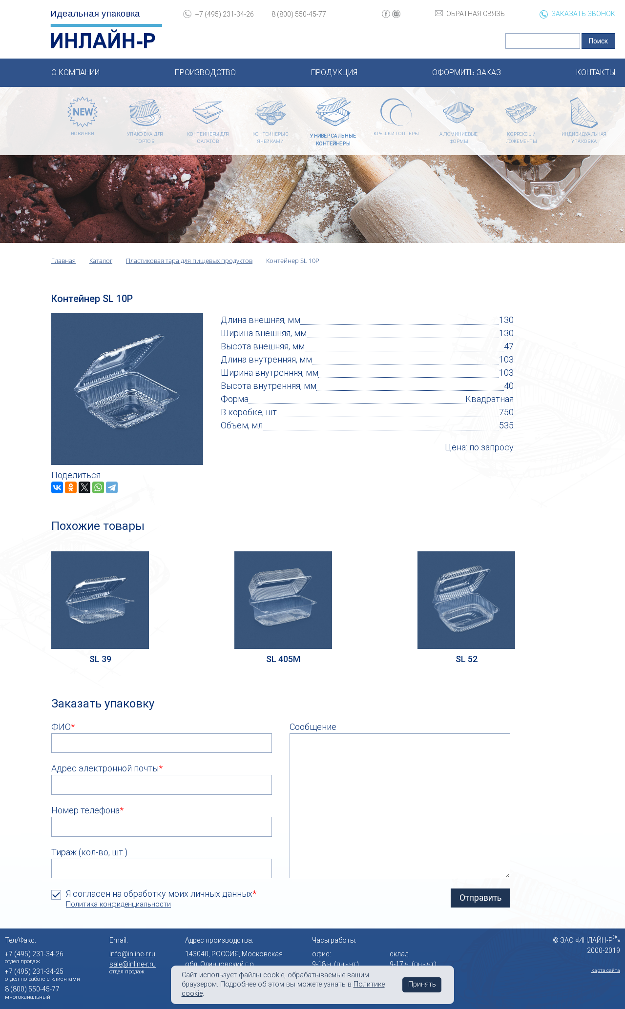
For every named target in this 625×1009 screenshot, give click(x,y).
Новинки (83, 133)
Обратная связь (475, 14)
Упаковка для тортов (145, 138)
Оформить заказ (466, 72)
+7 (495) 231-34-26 (224, 14)
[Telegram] (112, 487)
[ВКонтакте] (57, 487)
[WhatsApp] (98, 487)
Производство (205, 72)
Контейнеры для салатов (208, 138)
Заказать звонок (583, 14)
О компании (75, 72)
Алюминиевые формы (458, 138)
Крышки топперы (396, 133)
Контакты (595, 72)
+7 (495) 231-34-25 (34, 971)
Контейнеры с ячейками (270, 138)
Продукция (334, 72)
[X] (84, 487)
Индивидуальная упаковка (583, 138)
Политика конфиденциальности (118, 904)
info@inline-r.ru (132, 954)
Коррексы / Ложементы (521, 138)
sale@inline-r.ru (132, 964)
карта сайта (605, 970)
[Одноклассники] (71, 487)
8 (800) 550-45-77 (298, 14)
